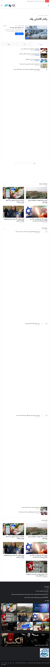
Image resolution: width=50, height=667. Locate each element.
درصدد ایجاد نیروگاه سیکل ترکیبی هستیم (32, 323)
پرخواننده (40, 44)
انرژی (8, 662)
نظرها (9, 44)
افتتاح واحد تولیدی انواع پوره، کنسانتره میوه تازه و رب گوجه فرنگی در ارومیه (27, 69)
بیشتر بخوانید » (19, 33)
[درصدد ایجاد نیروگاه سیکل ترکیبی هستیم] (43, 368)
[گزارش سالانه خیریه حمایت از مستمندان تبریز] (41, 607)
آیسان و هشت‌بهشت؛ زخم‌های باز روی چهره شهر (37, 201)
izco (16, 662)
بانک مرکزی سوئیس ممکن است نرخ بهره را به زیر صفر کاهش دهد (36, 575)
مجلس (2, 662)
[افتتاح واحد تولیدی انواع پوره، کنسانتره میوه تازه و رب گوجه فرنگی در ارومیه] (43, 114)
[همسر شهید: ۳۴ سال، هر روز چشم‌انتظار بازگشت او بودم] (13, 212)
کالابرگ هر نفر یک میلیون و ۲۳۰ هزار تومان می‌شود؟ (15, 201)
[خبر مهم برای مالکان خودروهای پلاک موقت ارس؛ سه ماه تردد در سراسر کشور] (25, 626)
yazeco (21, 25)
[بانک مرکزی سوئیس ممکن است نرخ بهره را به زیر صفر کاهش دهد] (36, 567)
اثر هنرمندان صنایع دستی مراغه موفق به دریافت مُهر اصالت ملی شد (28, 415)
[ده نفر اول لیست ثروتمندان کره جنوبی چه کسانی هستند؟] (43, 65)
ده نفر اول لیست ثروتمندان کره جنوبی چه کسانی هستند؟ (30, 64)
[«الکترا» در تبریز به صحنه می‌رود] (9, 626)
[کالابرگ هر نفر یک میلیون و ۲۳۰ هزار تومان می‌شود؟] (13, 193)
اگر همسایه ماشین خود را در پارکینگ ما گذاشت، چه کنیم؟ (29, 54)
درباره (11, 662)
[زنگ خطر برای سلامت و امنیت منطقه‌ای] (43, 61)
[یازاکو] (10, 5)
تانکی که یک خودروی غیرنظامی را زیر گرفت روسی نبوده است (29, 512)
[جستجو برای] (48, 6)
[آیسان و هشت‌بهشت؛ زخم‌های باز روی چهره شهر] (36, 193)
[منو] (1, 6)
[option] (25, 640)
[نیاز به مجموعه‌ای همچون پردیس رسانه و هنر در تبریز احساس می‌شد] (43, 276)
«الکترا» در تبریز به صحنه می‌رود (41, 645)
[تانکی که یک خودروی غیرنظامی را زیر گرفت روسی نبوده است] (43, 513)
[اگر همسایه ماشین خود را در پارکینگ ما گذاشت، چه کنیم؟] (43, 55)
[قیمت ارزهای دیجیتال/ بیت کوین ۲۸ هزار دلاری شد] (43, 509)
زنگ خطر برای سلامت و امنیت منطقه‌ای (33, 59)
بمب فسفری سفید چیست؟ (16, 28)
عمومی (5, 662)
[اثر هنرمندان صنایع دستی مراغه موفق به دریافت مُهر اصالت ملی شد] (43, 460)
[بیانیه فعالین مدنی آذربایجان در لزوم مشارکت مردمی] (43, 50)
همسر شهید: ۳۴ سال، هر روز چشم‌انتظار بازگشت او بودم (14, 220)
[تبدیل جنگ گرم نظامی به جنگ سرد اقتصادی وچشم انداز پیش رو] (36, 212)
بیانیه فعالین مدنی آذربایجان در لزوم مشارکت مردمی (30, 48)
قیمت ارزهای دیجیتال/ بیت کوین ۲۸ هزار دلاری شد (31, 507)
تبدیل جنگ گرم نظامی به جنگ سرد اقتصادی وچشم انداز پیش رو (34, 1)
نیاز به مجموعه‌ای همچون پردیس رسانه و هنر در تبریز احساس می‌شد (28, 231)
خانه (45, 15)
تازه (24, 44)
